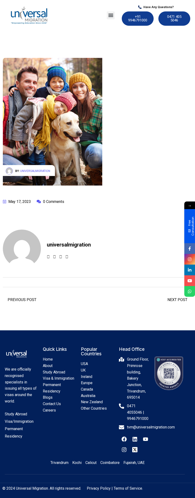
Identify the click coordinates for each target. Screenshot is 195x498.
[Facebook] (124, 439)
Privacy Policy (99, 488)
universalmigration (35, 171)
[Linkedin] (135, 439)
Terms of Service (128, 488)
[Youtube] (145, 439)
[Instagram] (124, 449)
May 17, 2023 (19, 201)
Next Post (177, 299)
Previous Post (21, 299)
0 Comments (53, 201)
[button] (111, 15)
